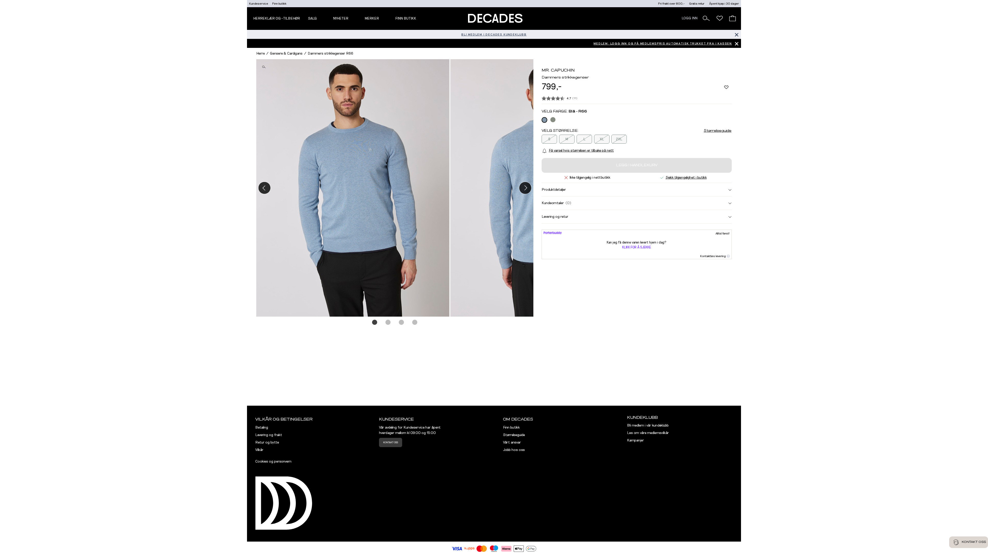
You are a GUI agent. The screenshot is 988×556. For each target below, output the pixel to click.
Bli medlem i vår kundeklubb (648, 425)
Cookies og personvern (273, 461)
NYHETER (340, 18)
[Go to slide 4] (415, 322)
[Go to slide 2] (388, 322)
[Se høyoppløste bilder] (353, 188)
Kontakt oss (390, 442)
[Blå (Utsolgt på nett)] (544, 120)
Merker (372, 18)
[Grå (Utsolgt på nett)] (552, 119)
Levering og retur (555, 217)
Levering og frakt (268, 435)
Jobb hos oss (514, 450)
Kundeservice (258, 3)
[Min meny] (719, 18)
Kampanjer (635, 440)
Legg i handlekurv (636, 165)
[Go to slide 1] (375, 322)
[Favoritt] (726, 87)
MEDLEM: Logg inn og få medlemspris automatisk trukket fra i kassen (663, 43)
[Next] (525, 188)
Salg (312, 18)
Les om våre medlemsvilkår (648, 433)
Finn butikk (279, 3)
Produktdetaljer (554, 190)
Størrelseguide (717, 131)
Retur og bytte (267, 442)
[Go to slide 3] (401, 322)
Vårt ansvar (512, 442)
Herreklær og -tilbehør (276, 18)
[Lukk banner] (736, 34)
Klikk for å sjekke (636, 247)
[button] (706, 18)
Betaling (261, 427)
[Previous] (264, 188)
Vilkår (259, 450)
